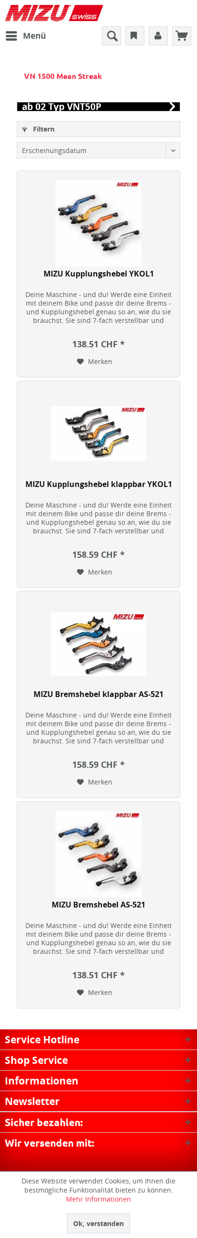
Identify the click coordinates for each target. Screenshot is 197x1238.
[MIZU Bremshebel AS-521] (98, 854)
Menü (34, 35)
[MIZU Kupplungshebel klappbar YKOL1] (98, 434)
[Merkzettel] (134, 35)
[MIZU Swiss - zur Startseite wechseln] (54, 13)
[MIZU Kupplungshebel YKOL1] (98, 223)
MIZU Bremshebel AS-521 (98, 905)
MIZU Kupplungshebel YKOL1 (99, 274)
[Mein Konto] (158, 35)
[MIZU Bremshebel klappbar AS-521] (98, 644)
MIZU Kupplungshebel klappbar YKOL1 (98, 484)
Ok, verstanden (98, 1223)
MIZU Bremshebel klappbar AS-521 (98, 694)
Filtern (43, 128)
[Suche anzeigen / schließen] (111, 35)
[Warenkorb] (181, 35)
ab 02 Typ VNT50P (61, 106)
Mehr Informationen (98, 1199)
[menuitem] (25, 35)
